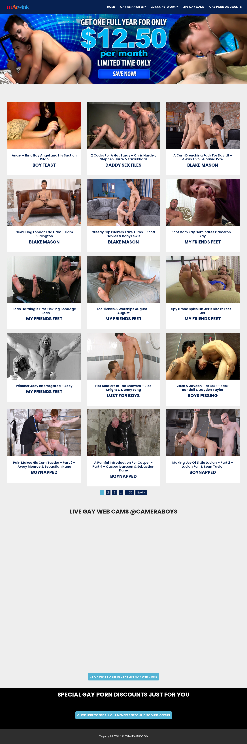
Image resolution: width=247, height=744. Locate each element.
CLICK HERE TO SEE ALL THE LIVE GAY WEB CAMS (123, 677)
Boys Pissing (203, 396)
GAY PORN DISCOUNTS (225, 7)
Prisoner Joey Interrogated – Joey (44, 386)
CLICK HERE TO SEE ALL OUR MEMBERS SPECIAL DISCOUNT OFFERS (123, 715)
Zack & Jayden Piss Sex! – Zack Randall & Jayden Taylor (203, 388)
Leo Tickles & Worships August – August (123, 311)
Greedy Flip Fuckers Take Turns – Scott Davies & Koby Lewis (123, 234)
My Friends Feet (203, 242)
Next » (141, 492)
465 (129, 492)
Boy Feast (44, 165)
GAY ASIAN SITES (132, 7)
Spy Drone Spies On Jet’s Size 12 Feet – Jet (202, 311)
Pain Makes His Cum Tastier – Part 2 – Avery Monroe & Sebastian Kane (44, 464)
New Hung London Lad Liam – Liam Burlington (44, 234)
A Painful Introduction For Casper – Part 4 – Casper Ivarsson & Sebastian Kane (123, 466)
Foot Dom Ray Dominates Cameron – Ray (203, 234)
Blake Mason (202, 165)
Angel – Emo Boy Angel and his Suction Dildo (44, 157)
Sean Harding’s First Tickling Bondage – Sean (44, 311)
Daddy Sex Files (123, 165)
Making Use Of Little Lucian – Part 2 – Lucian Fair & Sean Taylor (202, 464)
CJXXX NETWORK (163, 7)
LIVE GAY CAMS (194, 7)
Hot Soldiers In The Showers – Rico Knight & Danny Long (123, 388)
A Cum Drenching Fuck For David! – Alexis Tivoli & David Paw (202, 157)
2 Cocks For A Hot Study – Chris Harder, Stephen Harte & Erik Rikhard (123, 157)
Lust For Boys (123, 396)
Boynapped (44, 472)
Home (112, 7)
